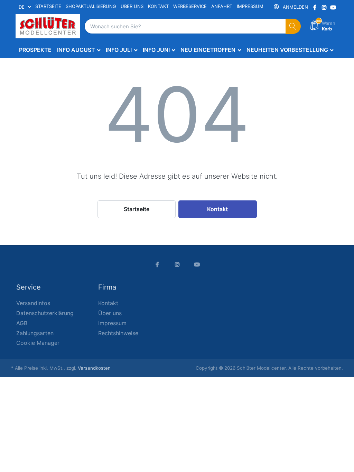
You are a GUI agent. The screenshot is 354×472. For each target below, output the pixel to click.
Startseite (136, 209)
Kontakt (217, 209)
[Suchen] (293, 26)
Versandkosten (94, 368)
